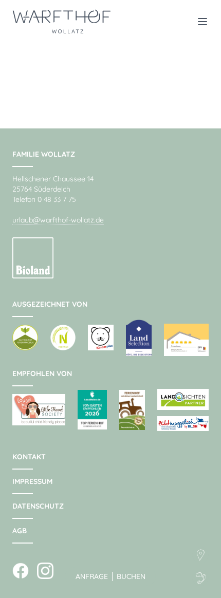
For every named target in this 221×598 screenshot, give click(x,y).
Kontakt (29, 456)
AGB (19, 530)
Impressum (32, 481)
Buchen (131, 576)
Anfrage (92, 576)
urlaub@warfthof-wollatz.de (58, 220)
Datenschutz (38, 506)
